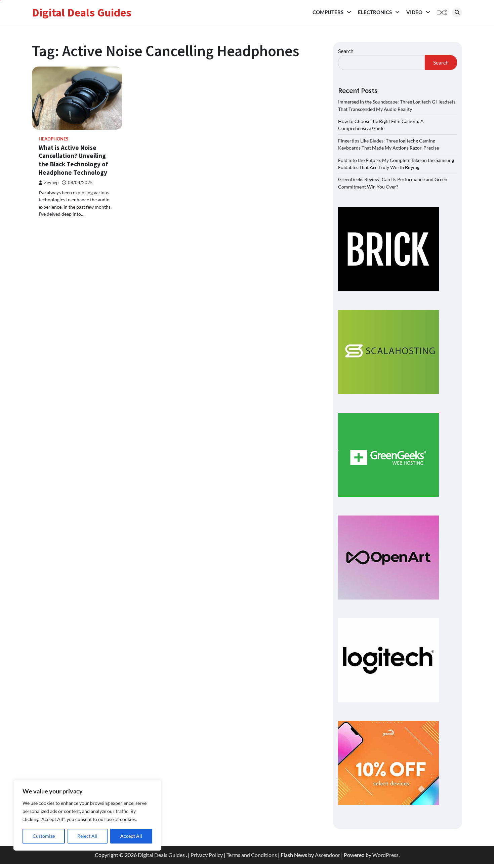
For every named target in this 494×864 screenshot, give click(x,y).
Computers (328, 12)
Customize (44, 836)
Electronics (375, 12)
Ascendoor (327, 855)
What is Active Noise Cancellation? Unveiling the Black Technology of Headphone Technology (73, 159)
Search (346, 51)
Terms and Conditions (252, 855)
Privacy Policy (207, 855)
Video (414, 12)
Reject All (87, 836)
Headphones (53, 138)
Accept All (131, 836)
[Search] (457, 12)
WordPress (385, 855)
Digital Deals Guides (81, 12)
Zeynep (51, 182)
